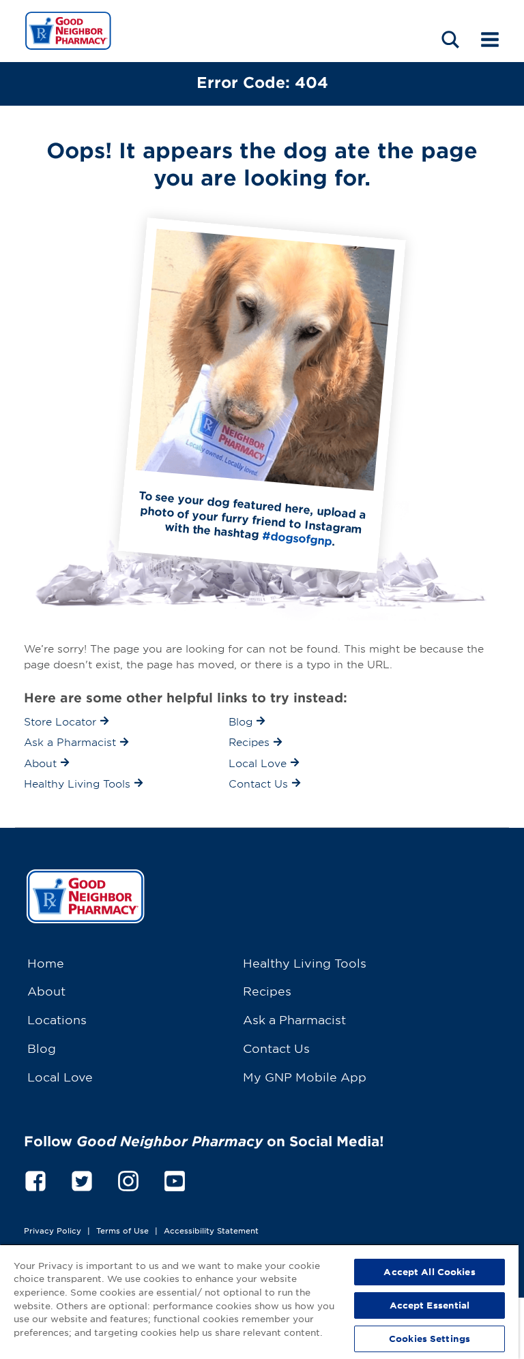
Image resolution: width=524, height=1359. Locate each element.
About (46, 990)
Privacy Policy (52, 1230)
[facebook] (35, 1178)
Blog (41, 1048)
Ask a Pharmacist (294, 1019)
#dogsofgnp (297, 538)
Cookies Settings (429, 1338)
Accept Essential (430, 1305)
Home (45, 962)
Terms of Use (122, 1230)
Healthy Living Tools (304, 962)
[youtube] (174, 1178)
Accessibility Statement (211, 1230)
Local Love (60, 1076)
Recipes (267, 990)
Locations (57, 1019)
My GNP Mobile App (304, 1076)
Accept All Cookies (429, 1271)
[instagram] (128, 1178)
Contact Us (276, 1048)
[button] (450, 39)
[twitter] (81, 1178)
